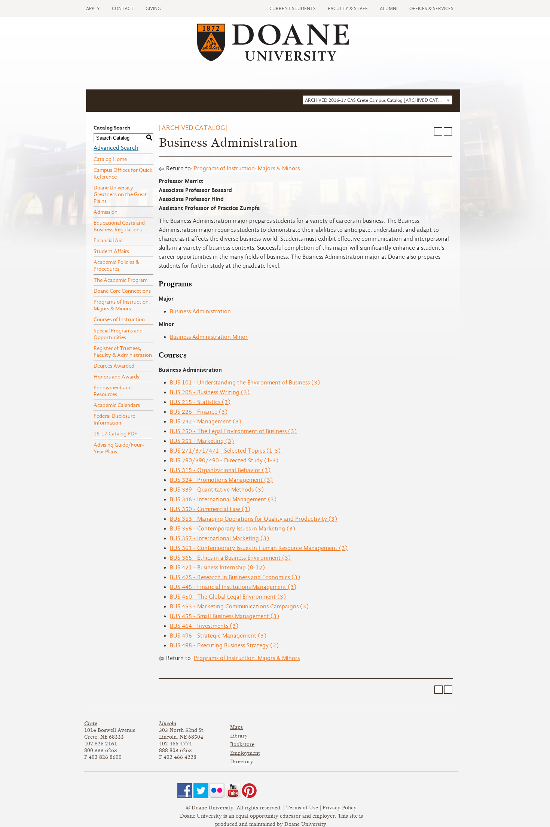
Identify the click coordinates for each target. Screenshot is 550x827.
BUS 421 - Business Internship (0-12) (217, 567)
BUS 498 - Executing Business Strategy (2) (224, 645)
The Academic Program (120, 280)
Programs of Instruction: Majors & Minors (122, 305)
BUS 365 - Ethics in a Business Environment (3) (230, 557)
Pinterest (249, 791)
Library (239, 736)
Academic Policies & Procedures (116, 265)
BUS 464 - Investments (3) (204, 626)
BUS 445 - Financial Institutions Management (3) (233, 587)
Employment (245, 753)
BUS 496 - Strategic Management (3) (218, 635)
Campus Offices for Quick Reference (123, 173)
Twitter (200, 791)
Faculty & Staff (348, 8)
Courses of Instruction (119, 319)
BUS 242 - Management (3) (205, 421)
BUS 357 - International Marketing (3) (219, 538)
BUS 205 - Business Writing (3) (210, 392)
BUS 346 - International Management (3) (223, 499)
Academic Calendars (117, 405)
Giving (153, 8)
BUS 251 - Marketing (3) (202, 441)
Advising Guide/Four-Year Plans (119, 448)
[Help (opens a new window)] (448, 131)
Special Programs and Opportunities (118, 334)
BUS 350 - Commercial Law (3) (210, 509)
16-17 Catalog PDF (115, 433)
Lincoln (167, 723)
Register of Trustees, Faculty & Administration (123, 351)
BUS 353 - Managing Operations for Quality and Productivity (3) (253, 519)
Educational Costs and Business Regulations (119, 226)
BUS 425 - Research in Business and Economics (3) (235, 577)
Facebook (184, 791)
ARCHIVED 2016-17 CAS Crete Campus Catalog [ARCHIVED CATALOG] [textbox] (378, 100)
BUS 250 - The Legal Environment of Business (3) (233, 431)
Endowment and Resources (113, 391)
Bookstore (242, 744)
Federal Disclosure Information (114, 419)
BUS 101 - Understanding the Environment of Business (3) (245, 382)
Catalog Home (110, 159)
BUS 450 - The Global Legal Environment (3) (228, 596)
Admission (105, 212)
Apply (93, 8)
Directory (241, 761)
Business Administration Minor (209, 337)
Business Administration (200, 311)
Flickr (217, 791)
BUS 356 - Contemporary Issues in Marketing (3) (232, 528)
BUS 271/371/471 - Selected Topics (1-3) (225, 450)
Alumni (388, 8)
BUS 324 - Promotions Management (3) (221, 480)
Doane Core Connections (122, 291)
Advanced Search (116, 148)
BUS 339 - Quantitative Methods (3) (217, 489)
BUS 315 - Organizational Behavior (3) (220, 470)
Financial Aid (108, 240)
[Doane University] (273, 59)
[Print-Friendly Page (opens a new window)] (438, 131)
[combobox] (377, 99)
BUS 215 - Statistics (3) (200, 402)
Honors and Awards (116, 376)
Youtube (233, 791)
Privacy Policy (340, 808)
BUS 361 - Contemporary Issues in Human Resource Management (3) (259, 548)
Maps (236, 727)
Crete (90, 723)
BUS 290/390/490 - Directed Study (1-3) (224, 460)
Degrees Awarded (114, 365)
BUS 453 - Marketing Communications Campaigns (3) (239, 606)
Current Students (292, 8)
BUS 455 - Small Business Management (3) (224, 616)
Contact (123, 8)
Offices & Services (431, 8)
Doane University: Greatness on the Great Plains (120, 194)
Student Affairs (111, 251)
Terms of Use (302, 808)
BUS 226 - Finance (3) (198, 411)
